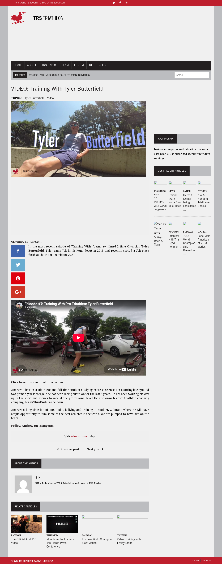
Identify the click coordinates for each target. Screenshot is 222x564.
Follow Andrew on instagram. (32, 426)
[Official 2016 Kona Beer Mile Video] (175, 186)
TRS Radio (49, 65)
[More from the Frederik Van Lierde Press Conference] (62, 530)
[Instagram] (126, 2)
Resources (97, 65)
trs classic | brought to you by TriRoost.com (39, 2)
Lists (157, 233)
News (172, 191)
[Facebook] (120, 2)
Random (16, 535)
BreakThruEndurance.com (44, 402)
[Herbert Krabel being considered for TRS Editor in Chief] (189, 186)
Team (65, 65)
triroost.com (79, 436)
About (31, 65)
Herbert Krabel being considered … (189, 202)
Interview (52, 535)
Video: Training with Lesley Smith (129, 541)
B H (26, 242)
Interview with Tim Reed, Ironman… (175, 241)
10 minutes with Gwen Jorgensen (160, 204)
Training (122, 535)
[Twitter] (114, 2)
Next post (93, 449)
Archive (206, 560)
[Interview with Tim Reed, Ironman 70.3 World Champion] (175, 227)
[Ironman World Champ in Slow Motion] (97, 530)
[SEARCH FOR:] (191, 75)
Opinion (202, 191)
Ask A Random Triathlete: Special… (204, 200)
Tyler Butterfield (34, 98)
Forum (79, 65)
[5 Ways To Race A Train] (160, 228)
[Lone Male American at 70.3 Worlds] (204, 227)
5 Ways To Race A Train (160, 241)
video (50, 98)
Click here (18, 382)
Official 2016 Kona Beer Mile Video (175, 200)
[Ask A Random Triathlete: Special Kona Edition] (204, 186)
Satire (186, 191)
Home (18, 65)
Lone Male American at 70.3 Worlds (204, 241)
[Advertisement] (142, 33)
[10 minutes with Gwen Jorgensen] (160, 186)
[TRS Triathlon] (39, 18)
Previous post (70, 449)
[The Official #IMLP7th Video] (26, 530)
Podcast (174, 231)
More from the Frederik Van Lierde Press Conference (60, 543)
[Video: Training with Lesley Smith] (132, 530)
